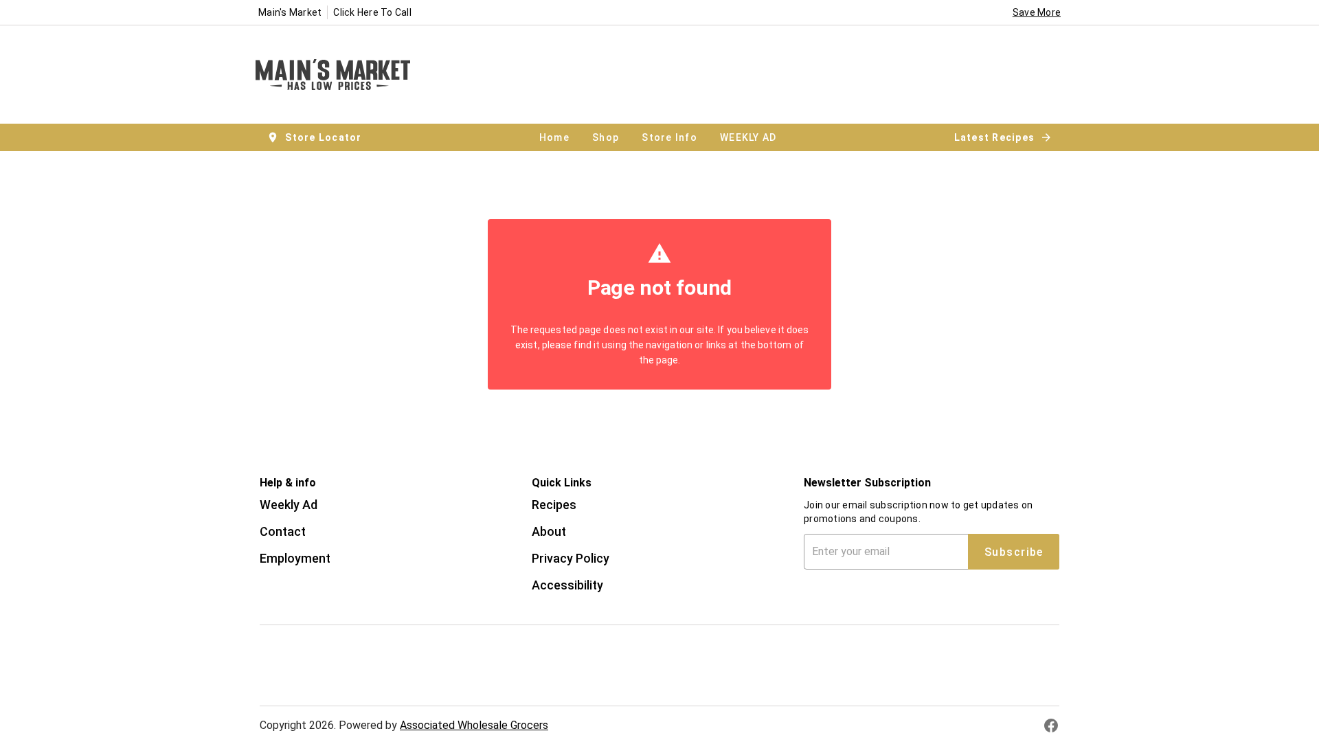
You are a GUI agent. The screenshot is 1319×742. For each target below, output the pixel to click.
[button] (315, 137)
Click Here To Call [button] (372, 12)
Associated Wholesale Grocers (474, 725)
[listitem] (288, 506)
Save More (1037, 12)
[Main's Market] (337, 74)
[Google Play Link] (353, 680)
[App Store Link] (353, 650)
